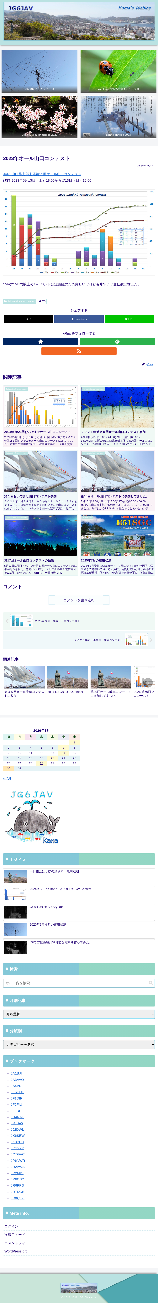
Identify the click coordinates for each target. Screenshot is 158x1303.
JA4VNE (17, 1086)
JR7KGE (17, 1192)
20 (52, 758)
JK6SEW (18, 1136)
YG (43, 301)
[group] (24, 683)
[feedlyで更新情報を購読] (117, 341)
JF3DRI (17, 1111)
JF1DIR (17, 1098)
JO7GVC (18, 1154)
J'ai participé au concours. (21, 301)
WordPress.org (16, 1251)
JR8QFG (17, 1198)
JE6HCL (17, 1092)
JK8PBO (17, 1142)
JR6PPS (17, 1185)
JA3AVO (17, 1080)
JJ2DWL (17, 1129)
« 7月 (7, 778)
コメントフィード (18, 1243)
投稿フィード (14, 1235)
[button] (148, 683)
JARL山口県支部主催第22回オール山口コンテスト (42, 174)
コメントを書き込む (79, 600)
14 (63, 752)
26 (41, 763)
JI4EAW (17, 1123)
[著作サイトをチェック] (40, 341)
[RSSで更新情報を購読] (79, 351)
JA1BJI (16, 1073)
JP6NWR (18, 1161)
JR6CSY (17, 1179)
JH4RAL (17, 1117)
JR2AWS (18, 1167)
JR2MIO (17, 1173)
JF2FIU (16, 1104)
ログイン (11, 1226)
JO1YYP (17, 1148)
